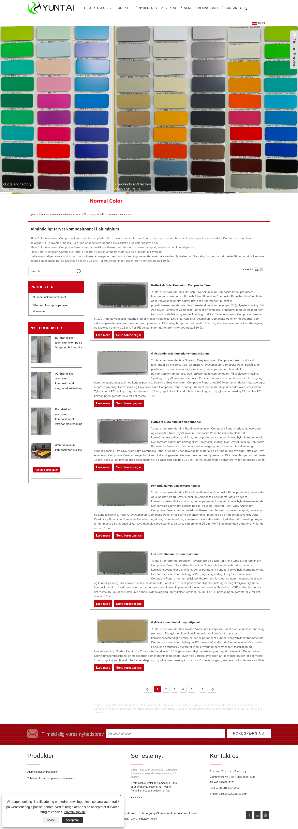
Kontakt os (234, 8)
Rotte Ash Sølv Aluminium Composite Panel (181, 285)
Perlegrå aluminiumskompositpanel (175, 485)
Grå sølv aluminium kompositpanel (175, 554)
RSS (126, 818)
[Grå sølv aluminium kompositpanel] (122, 563)
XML (134, 818)
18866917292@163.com (233, 793)
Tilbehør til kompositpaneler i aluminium (50, 308)
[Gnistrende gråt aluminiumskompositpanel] (122, 363)
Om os (102, 8)
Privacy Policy (148, 818)
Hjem (87, 8)
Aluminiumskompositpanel (66, 214)
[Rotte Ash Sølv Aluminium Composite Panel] (122, 296)
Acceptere (72, 820)
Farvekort (169, 8)
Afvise (51, 820)
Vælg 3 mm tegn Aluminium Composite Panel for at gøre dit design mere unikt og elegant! (155, 773)
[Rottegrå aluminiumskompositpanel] (122, 432)
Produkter (123, 8)
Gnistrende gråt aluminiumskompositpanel (180, 353)
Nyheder (146, 8)
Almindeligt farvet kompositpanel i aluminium (108, 214)
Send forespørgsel (201, 8)
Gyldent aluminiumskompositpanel (175, 622)
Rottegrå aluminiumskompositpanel (176, 421)
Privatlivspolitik (75, 812)
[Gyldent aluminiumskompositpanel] (122, 631)
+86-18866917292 (224, 782)
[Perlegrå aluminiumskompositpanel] (122, 495)
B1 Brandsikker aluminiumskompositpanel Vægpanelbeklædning (71, 342)
